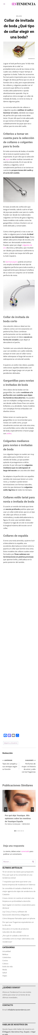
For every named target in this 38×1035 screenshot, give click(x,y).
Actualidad (6, 951)
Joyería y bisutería (10, 743)
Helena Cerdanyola (13, 824)
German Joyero (12, 262)
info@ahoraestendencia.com (18, 1010)
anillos (8, 433)
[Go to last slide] (5, 809)
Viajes (4, 976)
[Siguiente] (32, 809)
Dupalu (27, 1032)
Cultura (5, 963)
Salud (4, 972)
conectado (25, 851)
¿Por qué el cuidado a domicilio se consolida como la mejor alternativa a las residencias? (18, 938)
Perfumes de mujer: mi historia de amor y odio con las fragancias (29, 766)
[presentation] (19, 801)
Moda (4, 969)
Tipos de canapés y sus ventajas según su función (9, 764)
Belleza (19, 16)
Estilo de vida (7, 966)
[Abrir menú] (4, 3)
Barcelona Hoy (17, 1032)
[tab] (15, 830)
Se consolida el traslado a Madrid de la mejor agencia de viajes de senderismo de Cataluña (18, 891)
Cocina (5, 960)
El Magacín (6, 1032)
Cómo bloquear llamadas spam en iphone (18, 918)
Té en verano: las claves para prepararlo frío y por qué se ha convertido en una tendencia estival (18, 875)
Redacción (7, 753)
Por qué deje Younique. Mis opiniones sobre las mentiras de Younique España (18, 818)
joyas (8, 159)
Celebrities (6, 957)
